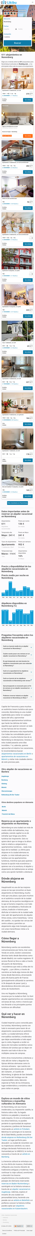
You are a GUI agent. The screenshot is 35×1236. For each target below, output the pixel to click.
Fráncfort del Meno (8, 814)
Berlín (4, 807)
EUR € (28, 1226)
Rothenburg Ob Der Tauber (10, 795)
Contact (4, 1233)
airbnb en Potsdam (22, 1129)
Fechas (6, 26)
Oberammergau (6, 791)
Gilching (4, 784)
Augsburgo (5, 776)
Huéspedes (7, 34)
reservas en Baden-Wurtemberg (14, 1183)
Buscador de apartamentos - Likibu (9, 2)
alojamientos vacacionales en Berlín (16, 754)
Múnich (3, 787)
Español (19, 1226)
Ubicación (7, 19)
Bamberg (4, 780)
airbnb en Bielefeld (21, 1200)
